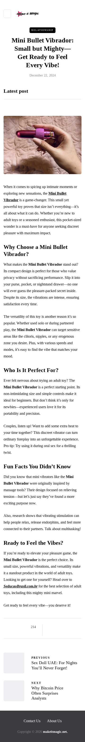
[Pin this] (74, 627)
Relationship (42, 30)
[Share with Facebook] (50, 627)
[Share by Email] (56, 633)
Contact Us (32, 721)
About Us (54, 721)
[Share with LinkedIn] (68, 627)
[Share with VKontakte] (50, 633)
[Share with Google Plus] (62, 627)
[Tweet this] (56, 627)
